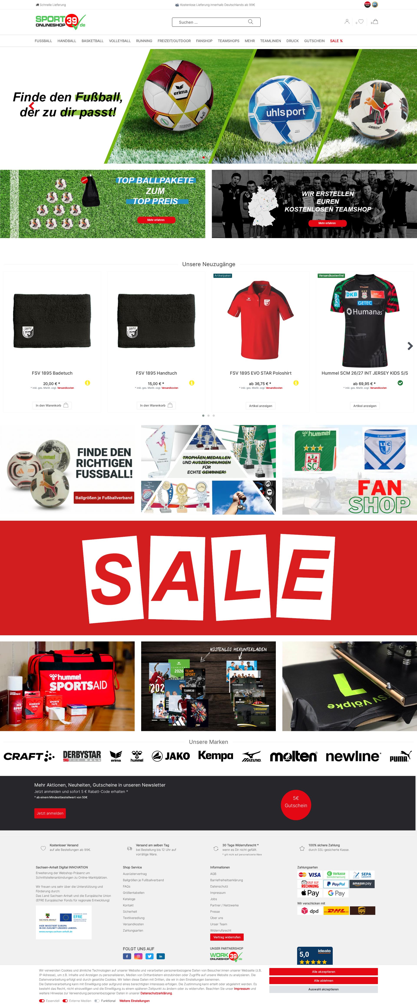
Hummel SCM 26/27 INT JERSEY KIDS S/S (365, 373)
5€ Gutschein (296, 801)
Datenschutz (219, 886)
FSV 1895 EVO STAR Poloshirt (260, 373)
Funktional (108, 1001)
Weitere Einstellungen (134, 1001)
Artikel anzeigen (260, 406)
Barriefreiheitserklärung (226, 880)
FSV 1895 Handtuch (156, 373)
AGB (213, 874)
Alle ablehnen (323, 980)
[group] (260, 320)
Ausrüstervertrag (135, 874)
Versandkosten (65, 387)
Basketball (93, 41)
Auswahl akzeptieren (323, 989)
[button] (31, 106)
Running (144, 41)
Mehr (250, 41)
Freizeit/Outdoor (174, 41)
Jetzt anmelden (50, 813)
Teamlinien (270, 41)
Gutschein (314, 41)
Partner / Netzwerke (224, 905)
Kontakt (128, 905)
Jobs (213, 899)
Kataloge (129, 899)
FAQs (126, 886)
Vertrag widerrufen (226, 937)
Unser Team (218, 924)
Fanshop (204, 41)
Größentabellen (133, 892)
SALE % (336, 41)
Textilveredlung (133, 918)
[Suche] (251, 22)
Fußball (43, 41)
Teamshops (228, 41)
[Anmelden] (347, 23)
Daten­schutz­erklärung (156, 993)
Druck (292, 41)
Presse (215, 911)
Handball (67, 41)
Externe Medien (80, 1001)
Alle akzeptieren (323, 971)
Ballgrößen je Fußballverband (143, 880)
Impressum (218, 892)
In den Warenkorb (48, 405)
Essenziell (53, 1001)
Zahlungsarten (133, 930)
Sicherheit (130, 911)
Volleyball (120, 41)
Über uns (216, 918)
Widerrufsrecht (220, 930)
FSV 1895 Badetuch (52, 373)
